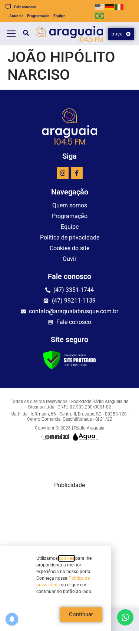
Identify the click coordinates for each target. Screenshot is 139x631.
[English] (100, 6)
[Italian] (119, 6)
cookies (66, 558)
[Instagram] (63, 173)
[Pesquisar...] (23, 34)
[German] (110, 6)
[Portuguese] (100, 15)
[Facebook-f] (77, 173)
